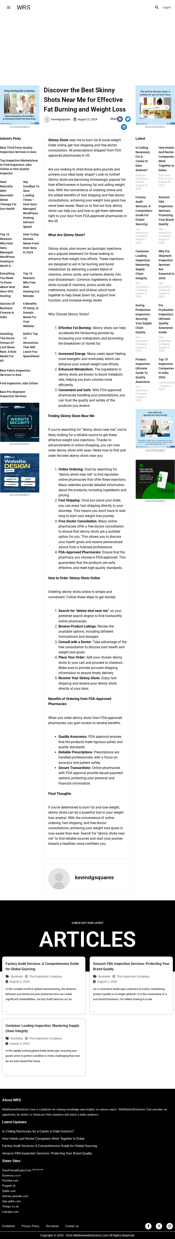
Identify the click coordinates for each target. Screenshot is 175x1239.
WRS (23, 7)
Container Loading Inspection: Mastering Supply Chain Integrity (143, 265)
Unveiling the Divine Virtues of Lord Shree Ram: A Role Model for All (8, 347)
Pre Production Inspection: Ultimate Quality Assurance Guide (166, 319)
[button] (157, 7)
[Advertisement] (87, 47)
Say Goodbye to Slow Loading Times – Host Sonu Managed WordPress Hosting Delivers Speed (31, 204)
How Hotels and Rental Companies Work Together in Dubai (43, 1138)
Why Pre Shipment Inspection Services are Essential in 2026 (166, 265)
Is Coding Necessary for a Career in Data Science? (38, 1131)
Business (17, 976)
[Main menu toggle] (8, 7)
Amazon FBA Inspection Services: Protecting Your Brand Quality (166, 210)
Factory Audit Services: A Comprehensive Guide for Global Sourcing (146, 210)
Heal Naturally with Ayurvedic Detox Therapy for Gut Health (8, 195)
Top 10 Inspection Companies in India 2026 (166, 368)
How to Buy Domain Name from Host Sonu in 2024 (31, 243)
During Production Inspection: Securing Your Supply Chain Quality (144, 319)
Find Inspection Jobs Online (19, 383)
